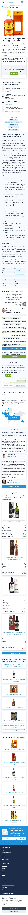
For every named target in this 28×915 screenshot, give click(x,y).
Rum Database (6, 6)
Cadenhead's (17, 270)
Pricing (3, 870)
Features (3, 850)
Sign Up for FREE (14, 356)
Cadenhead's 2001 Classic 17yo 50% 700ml (14, 749)
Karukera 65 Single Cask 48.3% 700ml (14, 694)
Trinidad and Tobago (19, 274)
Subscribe (21, 838)
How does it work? (9, 104)
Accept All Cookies (14, 908)
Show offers (14, 73)
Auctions (3, 854)
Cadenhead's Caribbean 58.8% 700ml (14, 792)
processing (18, 841)
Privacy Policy (4, 887)
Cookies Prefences (14, 911)
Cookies (3, 889)
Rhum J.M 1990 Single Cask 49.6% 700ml (14, 721)
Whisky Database (5, 859)
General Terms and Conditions (8, 885)
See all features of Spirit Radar (14, 348)
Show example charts (9, 98)
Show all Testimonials (14, 486)
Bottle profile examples (6, 852)
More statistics (8, 91)
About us (3, 875)
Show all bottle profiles (14, 653)
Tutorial (3, 868)
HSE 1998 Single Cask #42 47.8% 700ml (14, 666)
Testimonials (4, 866)
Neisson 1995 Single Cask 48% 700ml (14, 707)
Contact (3, 882)
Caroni (15, 272)
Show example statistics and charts (12, 111)
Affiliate (3, 872)
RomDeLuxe (15, 482)
